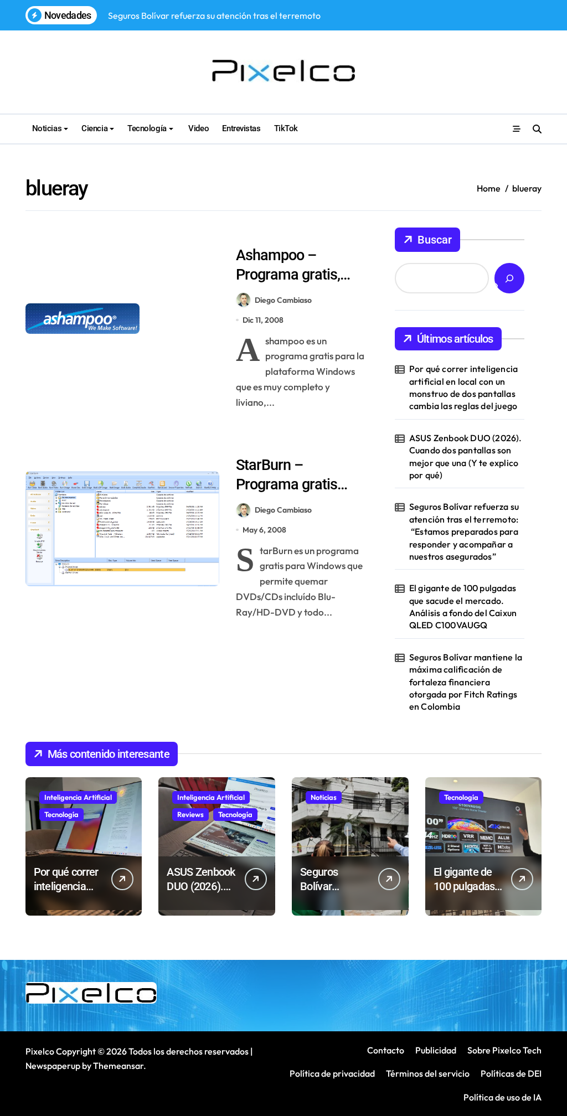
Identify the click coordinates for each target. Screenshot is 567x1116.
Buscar (434, 239)
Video (198, 128)
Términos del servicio (428, 1073)
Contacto (385, 1050)
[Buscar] (509, 278)
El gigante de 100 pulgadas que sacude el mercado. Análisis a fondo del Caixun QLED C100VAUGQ (463, 606)
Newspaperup (52, 1065)
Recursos (255, 233)
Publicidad (435, 1050)
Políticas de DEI (511, 1073)
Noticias (46, 128)
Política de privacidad (332, 1073)
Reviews (190, 814)
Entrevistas (241, 128)
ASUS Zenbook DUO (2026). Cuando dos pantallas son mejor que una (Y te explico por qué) (465, 456)
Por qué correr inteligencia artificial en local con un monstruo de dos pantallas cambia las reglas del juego (463, 387)
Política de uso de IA (502, 1097)
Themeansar (118, 1065)
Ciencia (94, 128)
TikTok (286, 128)
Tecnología (146, 128)
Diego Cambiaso (283, 300)
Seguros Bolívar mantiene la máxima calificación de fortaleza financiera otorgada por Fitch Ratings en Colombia (465, 682)
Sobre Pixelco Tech (504, 1050)
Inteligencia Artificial (78, 797)
